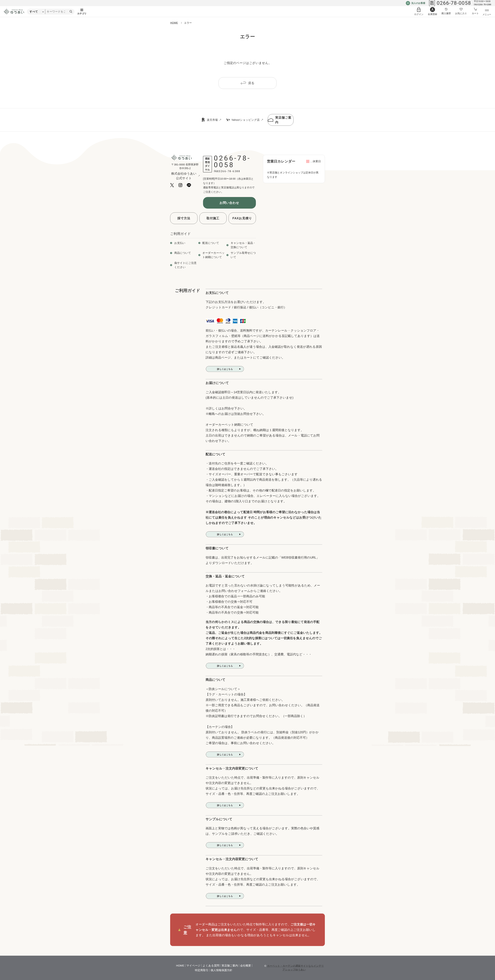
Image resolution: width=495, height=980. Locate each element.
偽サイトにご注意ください (185, 265)
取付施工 (213, 218)
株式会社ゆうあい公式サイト (183, 176)
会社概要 (245, 965)
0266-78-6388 (229, 171)
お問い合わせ (229, 202)
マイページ (193, 965)
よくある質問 (211, 965)
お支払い (179, 242)
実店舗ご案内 (283, 120)
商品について (182, 252)
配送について (210, 242)
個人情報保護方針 (221, 970)
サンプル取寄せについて (243, 255)
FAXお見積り (242, 218)
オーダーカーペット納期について (213, 255)
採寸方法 (183, 218)
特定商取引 (201, 970)
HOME (174, 22)
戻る (251, 83)
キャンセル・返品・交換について (243, 245)
